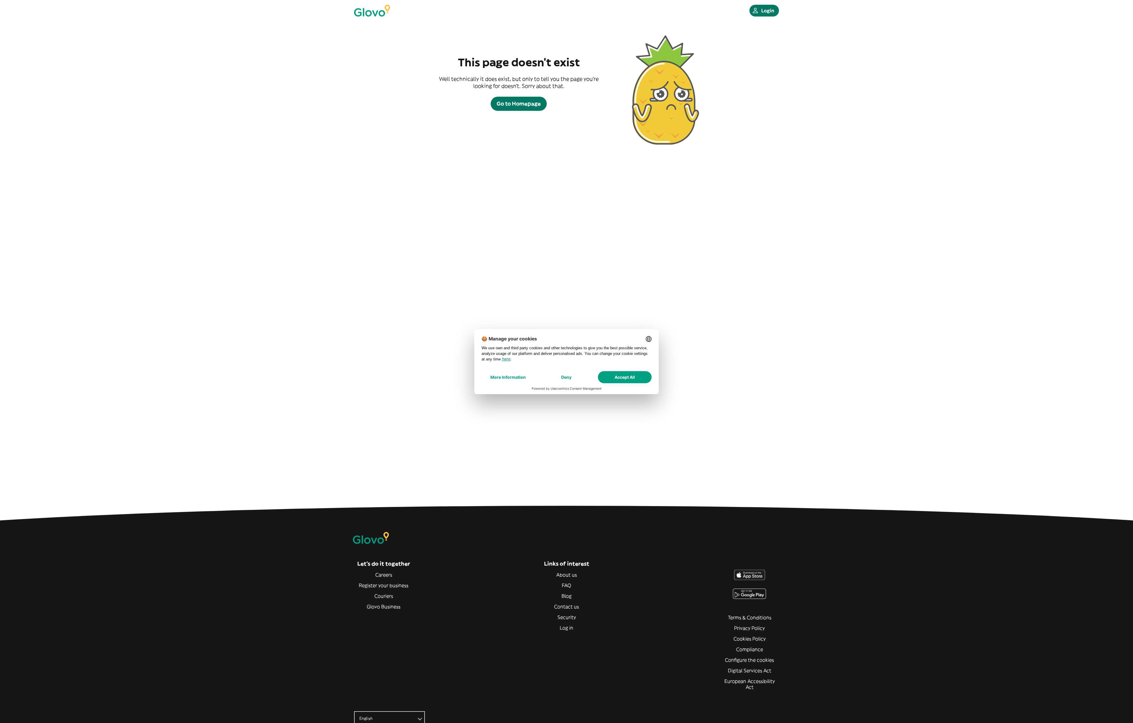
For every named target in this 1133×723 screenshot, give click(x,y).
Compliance (749, 649)
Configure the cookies (749, 660)
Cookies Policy (749, 639)
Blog (566, 596)
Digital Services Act (749, 670)
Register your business (383, 585)
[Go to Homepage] (372, 11)
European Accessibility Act (749, 684)
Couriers (383, 596)
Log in (566, 628)
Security (566, 617)
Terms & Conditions (749, 617)
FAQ (566, 585)
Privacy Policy (749, 628)
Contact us (566, 607)
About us (566, 575)
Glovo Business (383, 607)
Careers (383, 575)
